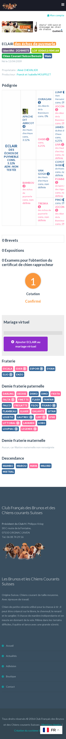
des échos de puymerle (34, 44)
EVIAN (50, 368)
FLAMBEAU (9, 411)
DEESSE (21, 393)
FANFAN (49, 399)
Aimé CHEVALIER (27, 70)
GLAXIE (24, 411)
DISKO (34, 393)
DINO (44, 393)
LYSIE (52, 417)
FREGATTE (20, 405)
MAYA (33, 465)
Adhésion (11, 666)
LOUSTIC (8, 417)
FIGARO (48, 405)
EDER (20, 368)
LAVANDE (29, 423)
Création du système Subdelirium (33, 730)
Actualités (11, 655)
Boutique (11, 676)
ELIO (7, 374)
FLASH (36, 399)
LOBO (41, 423)
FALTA (8, 399)
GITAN (52, 411)
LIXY (40, 417)
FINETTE (23, 399)
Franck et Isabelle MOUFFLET (34, 74)
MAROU (22, 465)
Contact (10, 686)
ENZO (19, 374)
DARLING (8, 393)
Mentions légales (51, 724)
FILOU (34, 405)
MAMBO (8, 465)
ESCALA (7, 368)
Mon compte (56, 15)
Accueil (10, 645)
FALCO (7, 405)
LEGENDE (28, 428)
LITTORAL (11, 423)
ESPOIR (36, 368)
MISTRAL (8, 471)
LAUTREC (24, 417)
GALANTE (38, 411)
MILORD (46, 465)
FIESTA (55, 393)
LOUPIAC (10, 428)
